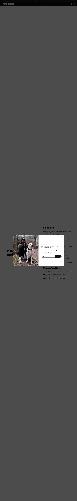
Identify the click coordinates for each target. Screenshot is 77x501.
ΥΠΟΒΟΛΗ (58, 256)
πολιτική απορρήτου (49, 252)
